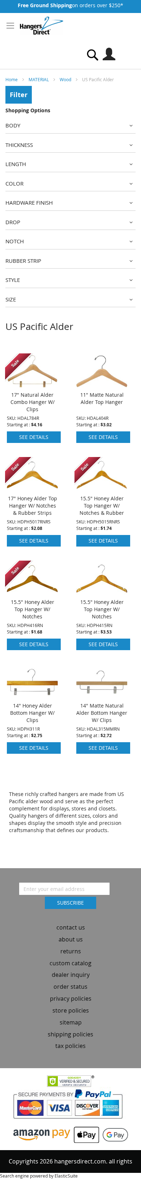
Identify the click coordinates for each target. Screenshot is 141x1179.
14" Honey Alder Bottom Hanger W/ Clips (32, 712)
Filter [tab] (18, 94)
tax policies (70, 1046)
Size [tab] (10, 299)
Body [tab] (12, 125)
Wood (66, 79)
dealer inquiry (71, 975)
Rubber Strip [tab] (23, 260)
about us (71, 939)
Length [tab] (15, 164)
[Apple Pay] (84, 1134)
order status (70, 987)
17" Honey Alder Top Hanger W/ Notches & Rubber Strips (32, 505)
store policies (70, 1010)
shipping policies (70, 1034)
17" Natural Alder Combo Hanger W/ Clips (32, 402)
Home (12, 79)
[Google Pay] (113, 1134)
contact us (70, 927)
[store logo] (41, 26)
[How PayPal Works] (70, 1106)
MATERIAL (39, 79)
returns (70, 951)
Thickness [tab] (19, 144)
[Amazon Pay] (41, 1134)
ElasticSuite (66, 1176)
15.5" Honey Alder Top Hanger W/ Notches (32, 609)
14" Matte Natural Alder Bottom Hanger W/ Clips (101, 712)
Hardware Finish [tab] (29, 202)
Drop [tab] (12, 222)
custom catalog (70, 963)
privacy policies (70, 998)
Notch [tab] (14, 241)
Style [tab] (12, 279)
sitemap (71, 1022)
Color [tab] (14, 183)
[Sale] (32, 385)
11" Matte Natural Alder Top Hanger (102, 398)
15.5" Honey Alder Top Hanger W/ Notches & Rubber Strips (102, 509)
